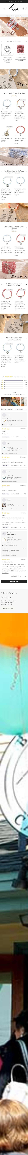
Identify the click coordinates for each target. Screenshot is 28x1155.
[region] (14, 401)
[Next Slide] (25, 401)
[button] (6, 401)
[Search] (5, 8)
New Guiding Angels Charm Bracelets (14, 228)
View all (14, 95)
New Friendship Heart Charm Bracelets (14, 339)
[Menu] (1, 8)
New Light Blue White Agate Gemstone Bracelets (14, 172)
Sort (11, 409)
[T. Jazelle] (14, 9)
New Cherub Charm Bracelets (14, 93)
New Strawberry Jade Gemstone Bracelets (14, 284)
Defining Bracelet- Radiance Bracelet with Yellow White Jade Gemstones (15, 541)
